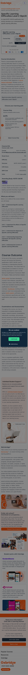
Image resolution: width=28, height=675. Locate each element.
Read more (19, 335)
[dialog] (14, 337)
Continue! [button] (14, 339)
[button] (14, 344)
